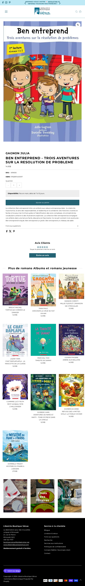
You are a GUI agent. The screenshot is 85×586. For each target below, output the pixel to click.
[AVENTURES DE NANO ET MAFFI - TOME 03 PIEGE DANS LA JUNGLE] (43, 392)
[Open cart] (80, 12)
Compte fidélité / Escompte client (57, 550)
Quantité (9, 181)
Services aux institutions (53, 543)
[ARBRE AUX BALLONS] (71, 339)
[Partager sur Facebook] (7, 232)
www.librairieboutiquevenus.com (16, 545)
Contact (47, 553)
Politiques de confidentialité (55, 547)
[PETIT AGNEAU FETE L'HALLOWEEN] (15, 386)
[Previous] (25, 2)
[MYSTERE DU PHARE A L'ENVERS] (15, 446)
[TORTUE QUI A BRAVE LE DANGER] (15, 289)
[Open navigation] (12, 11)
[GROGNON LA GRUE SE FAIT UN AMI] (43, 290)
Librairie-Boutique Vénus (27, 576)
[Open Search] (76, 12)
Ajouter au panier (42, 203)
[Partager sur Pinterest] (14, 232)
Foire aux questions (13, 226)
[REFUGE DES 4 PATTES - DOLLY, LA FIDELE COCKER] (71, 390)
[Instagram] (6, 2)
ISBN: (8, 177)
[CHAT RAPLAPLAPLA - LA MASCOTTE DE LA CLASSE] (15, 340)
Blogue (47, 530)
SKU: (7, 173)
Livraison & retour (51, 533)
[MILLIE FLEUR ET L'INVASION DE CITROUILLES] (71, 286)
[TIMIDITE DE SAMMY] (43, 340)
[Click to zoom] (77, 24)
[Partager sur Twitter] (10, 232)
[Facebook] (3, 2)
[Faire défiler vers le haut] (80, 580)
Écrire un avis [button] (42, 255)
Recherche (48, 540)
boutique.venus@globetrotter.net (16, 542)
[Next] (59, 2)
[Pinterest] (9, 2)
